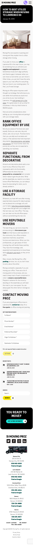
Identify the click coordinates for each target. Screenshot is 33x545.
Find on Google (16, 466)
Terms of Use (16, 534)
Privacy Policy (16, 532)
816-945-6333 (16, 463)
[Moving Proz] (9, 2)
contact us (15, 305)
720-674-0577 (16, 517)
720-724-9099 (16, 503)
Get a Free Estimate (15, 421)
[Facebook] (14, 441)
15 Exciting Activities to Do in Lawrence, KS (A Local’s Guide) (18, 381)
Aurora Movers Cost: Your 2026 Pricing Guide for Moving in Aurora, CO (18, 373)
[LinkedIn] (24, 441)
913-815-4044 (16, 490)
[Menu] (30, 2)
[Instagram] (19, 441)
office (21, 62)
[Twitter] (8, 441)
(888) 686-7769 (26, 2)
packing (5, 261)
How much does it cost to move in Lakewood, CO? (18, 365)
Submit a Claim (16, 537)
